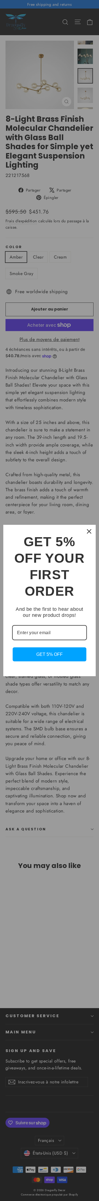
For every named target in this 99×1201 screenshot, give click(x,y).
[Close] (89, 531)
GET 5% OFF (49, 654)
